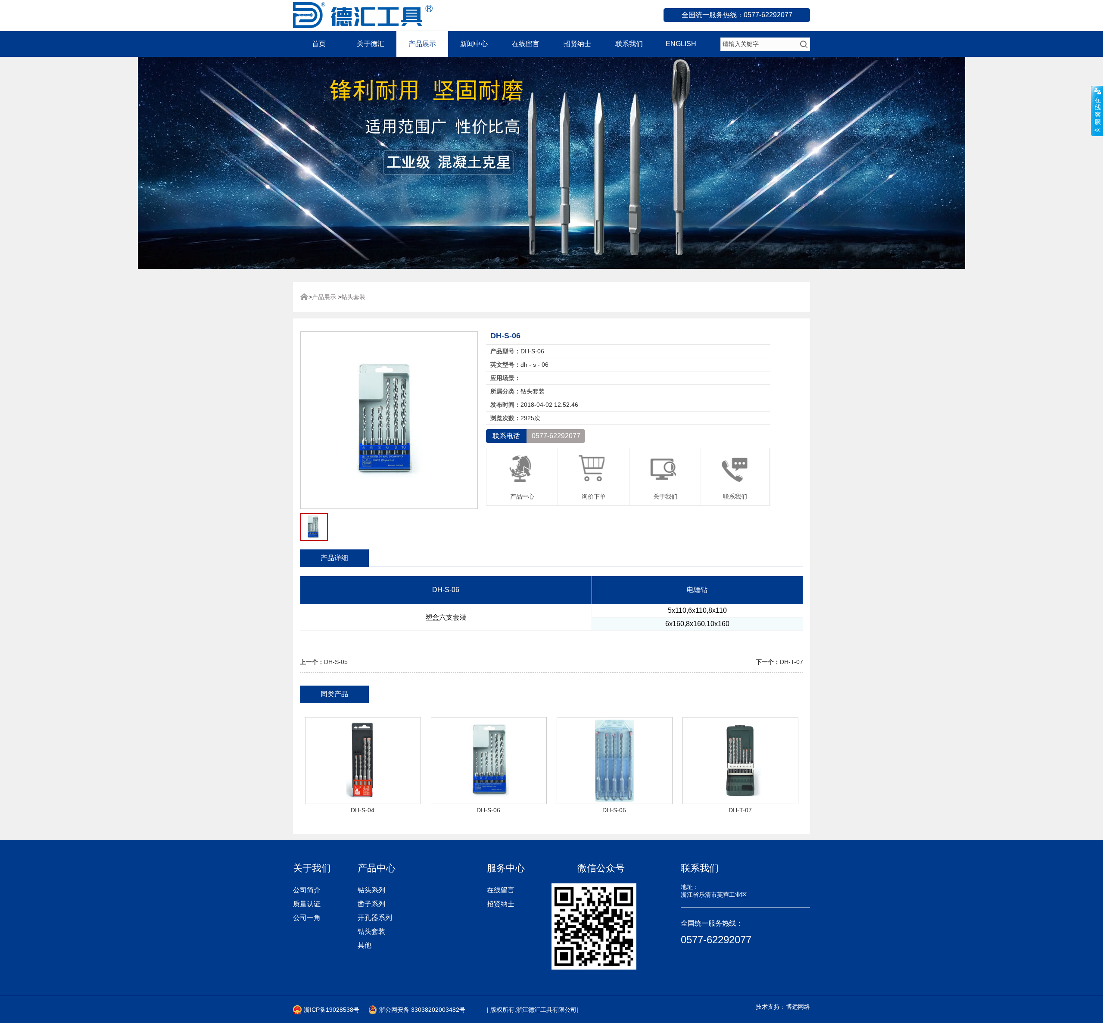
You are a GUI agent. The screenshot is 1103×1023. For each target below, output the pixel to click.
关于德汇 (370, 43)
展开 (1097, 110)
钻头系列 (371, 890)
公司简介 (307, 890)
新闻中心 (474, 43)
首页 (319, 43)
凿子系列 (371, 904)
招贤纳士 (577, 43)
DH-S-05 (336, 661)
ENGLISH (681, 43)
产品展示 (422, 43)
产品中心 (522, 496)
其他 (364, 945)
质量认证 (307, 904)
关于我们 (665, 496)
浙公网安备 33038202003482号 (422, 1009)
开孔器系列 (375, 917)
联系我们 (629, 43)
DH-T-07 (791, 661)
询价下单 (594, 496)
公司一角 (307, 917)
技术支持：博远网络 (783, 1006)
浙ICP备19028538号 (331, 1009)
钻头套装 (353, 296)
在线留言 (525, 43)
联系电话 (506, 436)
